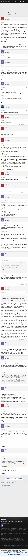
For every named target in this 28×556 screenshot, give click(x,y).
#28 (26, 143)
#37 (26, 392)
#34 (26, 292)
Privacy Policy (11, 521)
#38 (26, 409)
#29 (26, 177)
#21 (26, 22)
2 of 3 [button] (14, 476)
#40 (26, 454)
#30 (26, 188)
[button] (1, 1)
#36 (26, 361)
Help (16, 521)
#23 (26, 65)
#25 (26, 110)
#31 (26, 200)
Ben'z (3, 14)
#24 (26, 87)
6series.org (4, 519)
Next (18, 476)
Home (19, 521)
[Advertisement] (14, 7)
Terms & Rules (4, 521)
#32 (26, 223)
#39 (26, 429)
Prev (9, 476)
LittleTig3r (7, 17)
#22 (26, 55)
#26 (26, 120)
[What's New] (26, 1)
